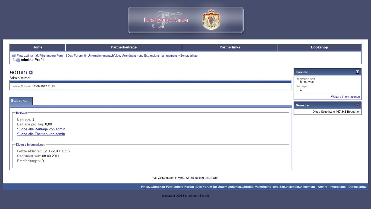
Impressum (338, 186)
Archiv (322, 186)
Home (37, 47)
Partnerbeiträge (124, 47)
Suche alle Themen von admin (41, 134)
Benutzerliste (188, 55)
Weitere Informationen (345, 96)
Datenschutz (357, 186)
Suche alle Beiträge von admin (41, 129)
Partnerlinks (230, 47)
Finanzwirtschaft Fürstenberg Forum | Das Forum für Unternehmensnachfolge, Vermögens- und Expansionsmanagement (97, 55)
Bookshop (319, 47)
